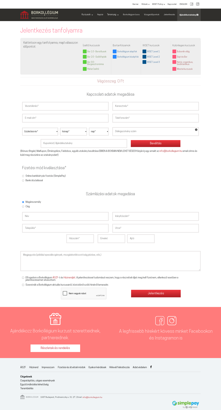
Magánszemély (33, 202)
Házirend (33, 367)
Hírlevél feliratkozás (119, 367)
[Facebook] (192, 4)
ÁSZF (55, 278)
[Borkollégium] (39, 15)
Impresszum (48, 367)
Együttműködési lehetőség (34, 384)
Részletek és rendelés (55, 348)
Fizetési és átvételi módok (71, 367)
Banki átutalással (34, 180)
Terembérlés (26, 388)
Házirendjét (69, 278)
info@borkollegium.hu (171, 151)
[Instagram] (198, 4)
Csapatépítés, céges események (37, 381)
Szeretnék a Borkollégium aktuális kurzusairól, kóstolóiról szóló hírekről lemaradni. (67, 285)
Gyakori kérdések (97, 367)
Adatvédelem (140, 367)
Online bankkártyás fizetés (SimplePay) (46, 176)
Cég (28, 206)
